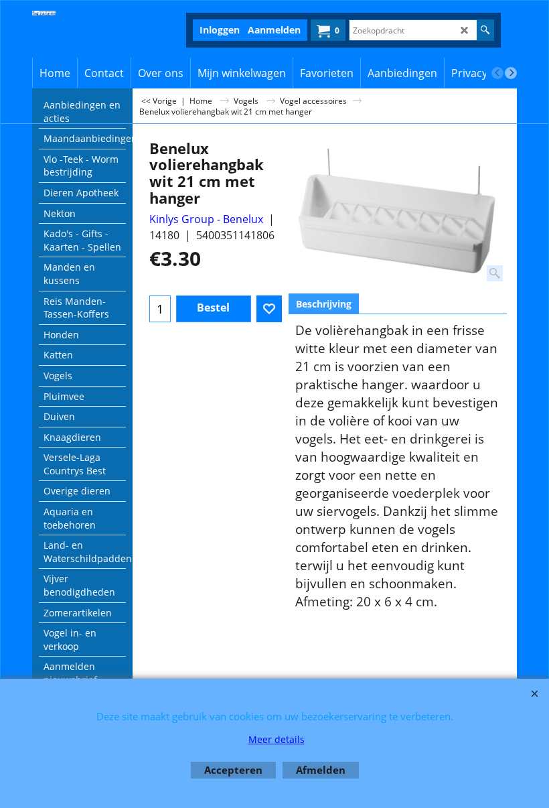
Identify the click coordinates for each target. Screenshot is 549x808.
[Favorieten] (269, 309)
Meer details (276, 739)
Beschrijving (323, 303)
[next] (511, 73)
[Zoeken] (485, 30)
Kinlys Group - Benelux (206, 219)
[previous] (497, 73)
